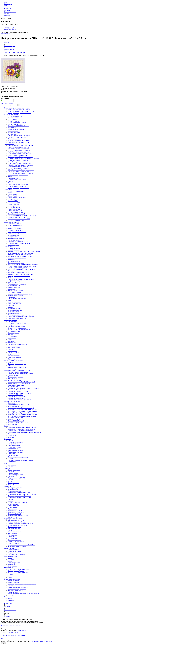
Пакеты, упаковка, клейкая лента (18, 372)
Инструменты (12, 237)
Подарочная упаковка (14, 292)
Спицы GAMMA (13, 194)
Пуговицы (7, 439)
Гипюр (10, 325)
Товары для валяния (14, 285)
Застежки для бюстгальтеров (17, 364)
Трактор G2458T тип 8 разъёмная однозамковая (22, 414)
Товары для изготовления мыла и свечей (20, 253)
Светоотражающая (13, 352)
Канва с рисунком (13, 178)
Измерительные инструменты (17, 232)
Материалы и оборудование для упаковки (17, 370)
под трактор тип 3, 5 (14, 386)
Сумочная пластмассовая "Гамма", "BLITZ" (21, 545)
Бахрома (10, 561)
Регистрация (8, 4)
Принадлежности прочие (16, 230)
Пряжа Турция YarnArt (15, 209)
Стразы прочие (12, 507)
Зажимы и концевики (14, 527)
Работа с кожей (12, 282)
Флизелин (11, 484)
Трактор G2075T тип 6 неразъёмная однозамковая (23, 409)
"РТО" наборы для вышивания (17, 186)
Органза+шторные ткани (15, 474)
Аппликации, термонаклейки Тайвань (20, 497)
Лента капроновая (13, 333)
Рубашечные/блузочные (15, 442)
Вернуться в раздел (7, 103)
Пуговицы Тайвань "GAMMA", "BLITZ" (21, 460)
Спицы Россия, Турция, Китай (17, 197)
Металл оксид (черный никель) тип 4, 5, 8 (21, 408)
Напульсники (12, 465)
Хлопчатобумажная (14, 356)
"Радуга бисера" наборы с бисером (18, 166)
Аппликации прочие (14, 491)
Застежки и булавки (14, 528)
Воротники (11, 341)
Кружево (11, 334)
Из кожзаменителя (13, 346)
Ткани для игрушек (14, 470)
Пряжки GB (11, 536)
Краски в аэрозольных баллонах (18, 587)
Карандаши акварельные (15, 290)
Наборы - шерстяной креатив (17, 318)
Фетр (9, 277)
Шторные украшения (14, 563)
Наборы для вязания (14, 302)
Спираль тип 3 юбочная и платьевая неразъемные (23, 388)
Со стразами (12, 461)
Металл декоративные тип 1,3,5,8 (18, 404)
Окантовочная (12, 351)
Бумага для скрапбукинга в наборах (19, 569)
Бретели (10, 362)
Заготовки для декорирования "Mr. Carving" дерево (24, 251)
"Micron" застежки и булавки (17, 522)
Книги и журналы (10, 597)
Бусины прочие (13, 131)
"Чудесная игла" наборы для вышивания (20, 173)
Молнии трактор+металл (12, 401)
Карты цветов (12, 378)
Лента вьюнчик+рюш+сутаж (17, 323)
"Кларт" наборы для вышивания (18, 160)
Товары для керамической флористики (20, 256)
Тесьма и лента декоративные (17, 328)
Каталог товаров (9, 46)
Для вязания (8, 189)
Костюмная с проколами (15, 450)
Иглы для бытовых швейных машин (19, 109)
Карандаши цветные (14, 287)
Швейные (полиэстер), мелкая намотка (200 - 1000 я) (24, 432)
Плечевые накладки (14, 233)
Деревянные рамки (14, 248)
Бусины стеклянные (14, 132)
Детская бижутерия (14, 139)
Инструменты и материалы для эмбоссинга (21, 269)
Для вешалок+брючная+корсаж (17, 344)
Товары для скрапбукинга (16, 571)
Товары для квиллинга (15, 310)
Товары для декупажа (14, 308)
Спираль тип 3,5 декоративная (17, 396)
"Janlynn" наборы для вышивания (18, 149)
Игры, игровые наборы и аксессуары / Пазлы (22, 266)
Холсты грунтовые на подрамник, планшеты (22, 584)
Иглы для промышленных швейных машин (21, 111)
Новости (7, 10)
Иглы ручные (12, 227)
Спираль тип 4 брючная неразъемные (19, 393)
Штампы (10, 574)
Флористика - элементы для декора (19, 272)
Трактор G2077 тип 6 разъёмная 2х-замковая (21, 413)
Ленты (10, 365)
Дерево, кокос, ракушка (15, 452)
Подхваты (11, 559)
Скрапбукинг (8, 567)
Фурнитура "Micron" (14, 514)
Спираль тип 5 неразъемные (16, 398)
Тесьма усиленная (13, 483)
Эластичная (11, 359)
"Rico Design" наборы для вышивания (19, 153)
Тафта (10, 481)
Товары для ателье (13, 235)
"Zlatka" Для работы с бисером (17, 122)
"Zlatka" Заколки (13, 118)
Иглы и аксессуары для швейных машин (16, 108)
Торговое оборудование (15, 377)
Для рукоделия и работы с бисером (19, 135)
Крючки (10, 193)
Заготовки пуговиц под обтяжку (18, 457)
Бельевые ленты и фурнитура (13, 360)
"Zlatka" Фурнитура (14, 121)
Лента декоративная (10, 320)
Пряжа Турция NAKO (15, 210)
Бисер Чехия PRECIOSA (15, 124)
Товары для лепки (13, 311)
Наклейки (11, 305)
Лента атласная (12, 321)
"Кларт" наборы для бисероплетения (19, 162)
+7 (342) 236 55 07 (9, 27)
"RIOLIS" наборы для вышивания (14, 52)
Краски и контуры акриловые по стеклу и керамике (24, 593)
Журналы (11, 600)
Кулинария (11, 289)
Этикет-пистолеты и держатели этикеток (20, 373)
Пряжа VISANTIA (13, 204)
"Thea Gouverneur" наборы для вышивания (21, 170)
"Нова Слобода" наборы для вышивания (20, 165)
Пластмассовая (12, 535)
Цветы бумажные (13, 250)
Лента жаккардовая (14, 331)
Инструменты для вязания (16, 191)
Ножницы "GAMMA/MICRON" (18, 241)
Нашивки (11, 499)
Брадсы (10, 576)
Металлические (13, 448)
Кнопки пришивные (14, 532)
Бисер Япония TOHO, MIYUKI (17, 129)
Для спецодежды (13, 455)
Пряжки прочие (13, 538)
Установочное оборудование (17, 546)
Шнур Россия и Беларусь (15, 551)
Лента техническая (10, 342)
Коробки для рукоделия (15, 228)
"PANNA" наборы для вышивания (18, 152)
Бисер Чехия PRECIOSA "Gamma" (18, 126)
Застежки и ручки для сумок (17, 520)
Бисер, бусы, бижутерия (11, 114)
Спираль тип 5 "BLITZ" (15, 395)
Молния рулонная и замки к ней (18, 385)
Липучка (10, 349)
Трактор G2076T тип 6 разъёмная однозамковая (22, 411)
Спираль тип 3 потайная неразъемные (20, 390)
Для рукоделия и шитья (11, 222)
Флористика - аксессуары (16, 263)
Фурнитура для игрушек (15, 295)
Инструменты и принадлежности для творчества (23, 264)
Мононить (11, 437)
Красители (11, 259)
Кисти (10, 558)
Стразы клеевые (13, 504)
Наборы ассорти (13, 444)
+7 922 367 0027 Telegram (8, 635)
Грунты (10, 595)
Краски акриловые (14, 582)
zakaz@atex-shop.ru (10, 29)
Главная (6, 42)
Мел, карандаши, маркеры (16, 238)
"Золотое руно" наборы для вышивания (20, 157)
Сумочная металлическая (16, 541)
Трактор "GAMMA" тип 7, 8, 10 (18, 422)
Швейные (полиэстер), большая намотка (20, 430)
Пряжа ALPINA (13, 201)
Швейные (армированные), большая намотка (22, 427)
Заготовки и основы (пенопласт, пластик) (21, 274)
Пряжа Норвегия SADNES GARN (18, 212)
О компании (8, 8)
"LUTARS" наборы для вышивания (19, 150)
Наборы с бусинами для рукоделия (18, 142)
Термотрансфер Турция (15, 510)
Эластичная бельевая (14, 357)
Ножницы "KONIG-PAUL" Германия (19, 243)
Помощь (7, 5)
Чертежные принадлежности (17, 589)
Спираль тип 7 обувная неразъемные (19, 400)
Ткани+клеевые (9, 468)
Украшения (7, 486)
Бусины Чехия (12, 134)
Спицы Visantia (12, 196)
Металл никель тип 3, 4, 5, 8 (16, 406)
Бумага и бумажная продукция (17, 267)
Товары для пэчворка (14, 313)
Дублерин (11, 471)
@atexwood (21, 635)
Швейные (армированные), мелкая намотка (21, 429)
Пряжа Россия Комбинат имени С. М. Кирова (22, 215)
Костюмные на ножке (14, 447)
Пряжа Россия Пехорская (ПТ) (17, 217)
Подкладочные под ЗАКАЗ (16, 478)
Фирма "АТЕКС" (6, 34)
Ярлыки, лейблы (13, 375)
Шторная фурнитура (10, 556)
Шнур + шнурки (9, 548)
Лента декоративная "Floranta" (17, 326)
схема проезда (21, 630)
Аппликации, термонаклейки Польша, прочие (22, 494)
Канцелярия (11, 297)
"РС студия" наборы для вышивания (19, 171)
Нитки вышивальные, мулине (17, 179)
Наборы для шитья (13, 240)
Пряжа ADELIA (13, 199)
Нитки (6, 426)
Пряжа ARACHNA (14, 202)
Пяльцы (10, 181)
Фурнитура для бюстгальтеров (17, 367)
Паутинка (11, 476)
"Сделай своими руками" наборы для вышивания (23, 158)
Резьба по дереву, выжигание (17, 284)
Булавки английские (14, 223)
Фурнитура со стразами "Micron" (18, 515)
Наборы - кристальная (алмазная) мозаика (21, 279)
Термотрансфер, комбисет (16, 512)
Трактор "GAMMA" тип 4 (16, 417)
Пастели (10, 271)
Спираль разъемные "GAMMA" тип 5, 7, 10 (21, 382)
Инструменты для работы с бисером (19, 140)
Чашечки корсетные (14, 369)
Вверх (3, 638)
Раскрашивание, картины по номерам (19, 315)
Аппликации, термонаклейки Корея (19, 492)
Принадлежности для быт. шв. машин (19, 113)
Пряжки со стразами (14, 540)
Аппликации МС (13, 489)
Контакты (7, 15)
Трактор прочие (13, 424)
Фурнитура (11, 564)
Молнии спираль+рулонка (12, 380)
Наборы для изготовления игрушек (19, 276)
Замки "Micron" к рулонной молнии (19, 383)
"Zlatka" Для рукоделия (15, 116)
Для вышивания (9, 49)
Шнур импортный (13, 549)
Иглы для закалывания (15, 225)
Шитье (10, 339)
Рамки (10, 183)
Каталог (6, 13)
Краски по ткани (13, 592)
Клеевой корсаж (13, 473)
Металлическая (12, 533)
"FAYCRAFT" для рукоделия (17, 137)
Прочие (10, 458)
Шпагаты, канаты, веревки (16, 554)
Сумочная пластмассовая (15, 543)
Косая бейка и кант (14, 347)
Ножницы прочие (13, 245)
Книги (10, 598)
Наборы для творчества (15, 303)
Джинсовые (11, 403)
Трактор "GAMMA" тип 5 (16, 421)
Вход (5, 2)
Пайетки (10, 501)
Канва (10, 176)
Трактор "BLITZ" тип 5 (15, 419)
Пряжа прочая (12, 206)
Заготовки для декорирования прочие (19, 254)
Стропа (10, 354)
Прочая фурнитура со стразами (17, 502)
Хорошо (3, 643)
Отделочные (12, 435)
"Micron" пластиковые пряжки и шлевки (20, 523)
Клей (9, 300)
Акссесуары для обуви (15, 488)
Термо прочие (12, 509)
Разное (6, 463)
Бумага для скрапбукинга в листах (18, 572)
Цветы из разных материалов (17, 258)
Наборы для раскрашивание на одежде (20, 294)
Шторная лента (12, 566)
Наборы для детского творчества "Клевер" (21, 316)
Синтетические (12, 434)
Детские (10, 440)
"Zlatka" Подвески (13, 119)
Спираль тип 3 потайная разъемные (19, 391)
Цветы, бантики (13, 517)
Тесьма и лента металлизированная (19, 329)
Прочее (10, 307)
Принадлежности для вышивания (18, 188)
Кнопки (10, 530)
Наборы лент (12, 338)
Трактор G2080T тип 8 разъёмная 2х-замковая (22, 416)
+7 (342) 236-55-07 (12, 632)
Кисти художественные (15, 590)
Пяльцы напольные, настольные (18, 184)
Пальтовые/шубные (14, 445)
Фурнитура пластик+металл (13, 518)
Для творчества (9, 246)
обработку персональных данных (42, 641)
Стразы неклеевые (13, 505)
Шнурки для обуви (14, 553)
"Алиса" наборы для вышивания (18, 155)
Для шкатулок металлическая (17, 298)
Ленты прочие (12, 336)
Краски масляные (13, 580)
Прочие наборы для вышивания (18, 175)
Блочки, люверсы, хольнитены (17, 525)
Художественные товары (12, 579)
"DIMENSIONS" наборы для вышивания (20, 145)
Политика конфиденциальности (11, 626)
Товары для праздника (15, 261)
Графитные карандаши (15, 281)
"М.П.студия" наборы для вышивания (19, 163)
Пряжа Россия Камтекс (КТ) (16, 214)
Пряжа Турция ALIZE (15, 207)
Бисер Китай (12, 127)
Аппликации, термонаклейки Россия (19, 496)
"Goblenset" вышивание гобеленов (18, 147)
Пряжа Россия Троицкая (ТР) (17, 220)
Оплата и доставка (10, 12)
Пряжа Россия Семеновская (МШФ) (19, 219)
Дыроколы (11, 577)
